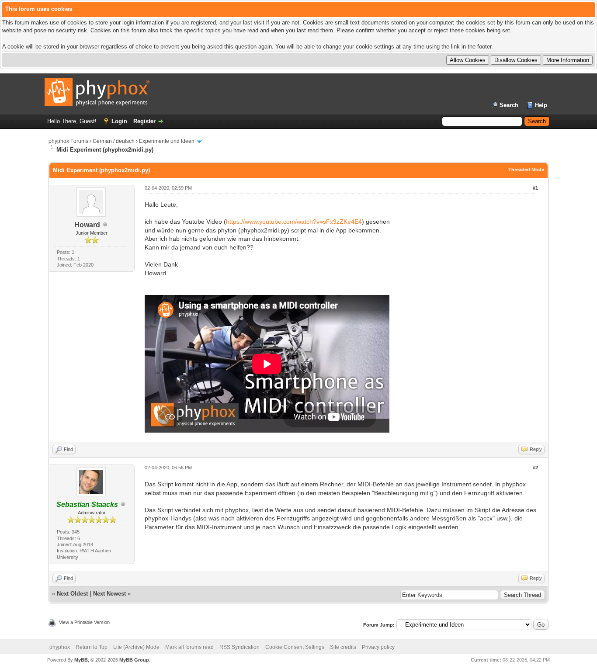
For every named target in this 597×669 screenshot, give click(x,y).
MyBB (81, 659)
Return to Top (92, 647)
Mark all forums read (189, 647)
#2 (535, 467)
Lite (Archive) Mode (136, 647)
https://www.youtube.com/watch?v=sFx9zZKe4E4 (294, 221)
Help (541, 105)
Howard (87, 225)
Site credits (343, 647)
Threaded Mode (526, 169)
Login (119, 121)
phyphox (59, 647)
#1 (535, 188)
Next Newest (109, 593)
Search (509, 105)
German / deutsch (114, 141)
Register (144, 121)
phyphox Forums (68, 141)
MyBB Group (134, 659)
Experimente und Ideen (166, 141)
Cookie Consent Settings (294, 647)
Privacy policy (378, 647)
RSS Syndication (239, 647)
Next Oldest (72, 593)
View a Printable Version (84, 622)
